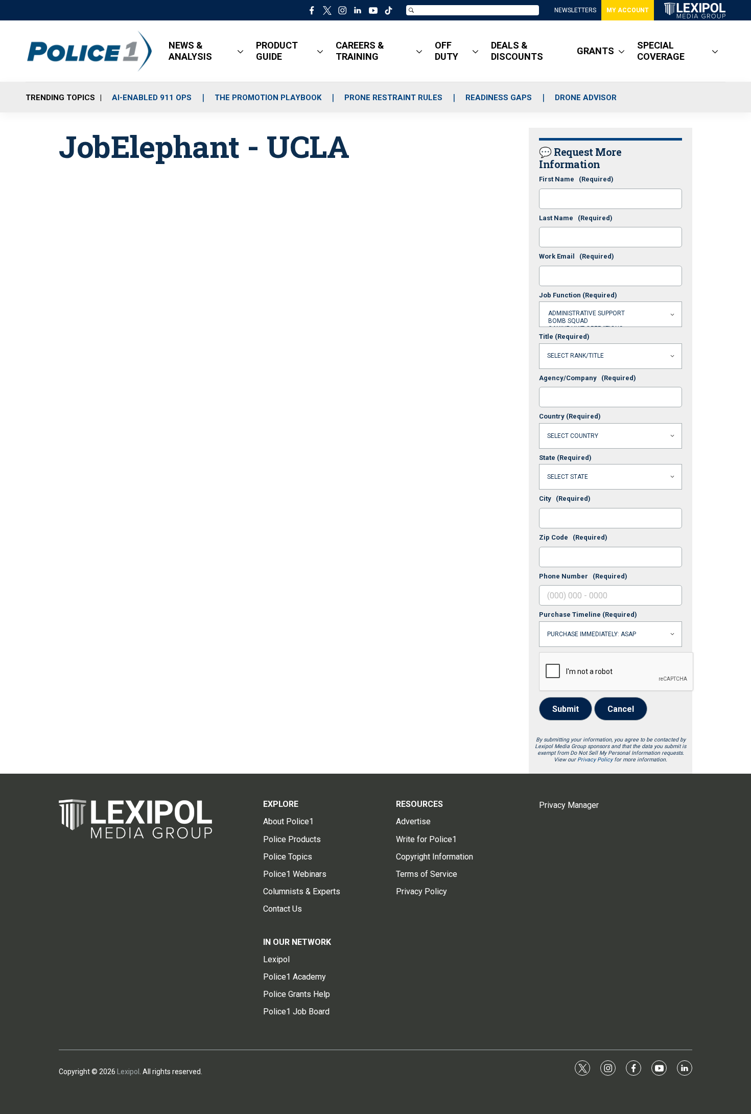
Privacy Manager (569, 805)
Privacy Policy (595, 759)
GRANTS (595, 50)
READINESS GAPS (498, 97)
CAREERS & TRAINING (360, 51)
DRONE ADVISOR (586, 97)
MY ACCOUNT (627, 10)
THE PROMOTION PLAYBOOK (268, 97)
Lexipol (128, 1071)
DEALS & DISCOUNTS (517, 51)
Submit (565, 709)
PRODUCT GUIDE (277, 51)
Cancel (620, 709)
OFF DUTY (446, 51)
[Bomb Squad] (610, 321)
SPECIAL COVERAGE (661, 51)
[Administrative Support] (610, 313)
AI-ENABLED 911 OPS (152, 97)
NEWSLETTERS (575, 10)
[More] (240, 51)
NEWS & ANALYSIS (190, 51)
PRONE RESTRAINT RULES (393, 97)
